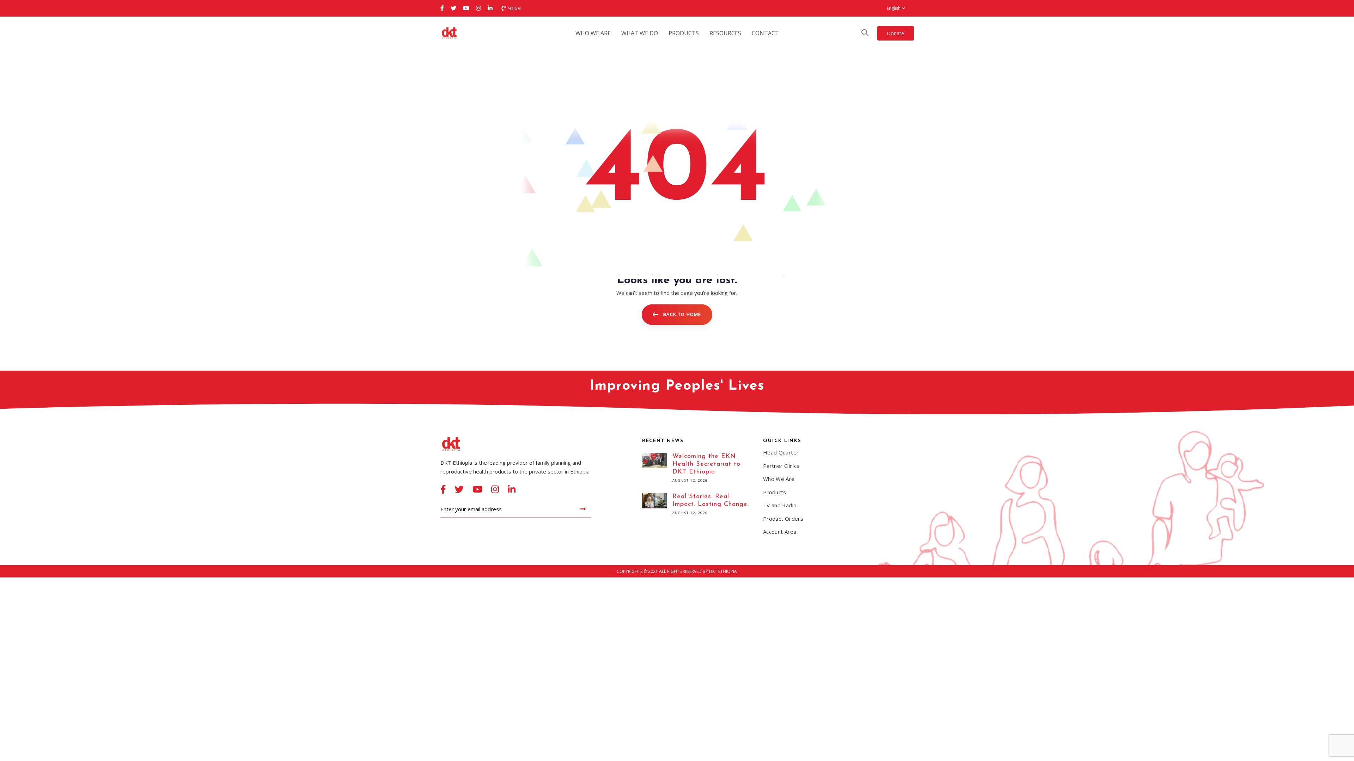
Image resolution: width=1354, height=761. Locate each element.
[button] (896, 8)
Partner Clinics (781, 465)
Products (774, 492)
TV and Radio (780, 505)
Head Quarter (781, 452)
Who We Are (779, 478)
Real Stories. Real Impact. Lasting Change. (697, 505)
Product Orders (783, 518)
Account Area (780, 531)
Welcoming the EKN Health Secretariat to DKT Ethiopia (697, 469)
